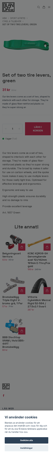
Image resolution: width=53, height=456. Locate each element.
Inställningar (26, 448)
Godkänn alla (26, 440)
